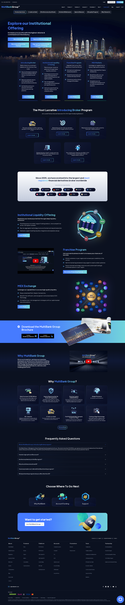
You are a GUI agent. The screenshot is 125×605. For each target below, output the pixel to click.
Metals (24, 550)
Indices (24, 558)
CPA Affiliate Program (109, 558)
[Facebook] (103, 587)
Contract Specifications (90, 569)
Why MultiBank (10, 546)
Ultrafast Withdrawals (65, 12)
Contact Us (14, 2)
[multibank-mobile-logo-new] (14, 538)
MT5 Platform (41, 550)
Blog (9, 573)
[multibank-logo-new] (11, 7)
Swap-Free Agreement (51, 597)
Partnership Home (20, 12)
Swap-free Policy (89, 573)
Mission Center (72, 550)
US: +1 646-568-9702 (6, 2)
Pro (54, 554)
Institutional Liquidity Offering (110, 554)
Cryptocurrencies (26, 565)
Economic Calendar (89, 565)
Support (99, 538)
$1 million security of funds (48, 12)
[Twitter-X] (111, 587)
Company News (11, 569)
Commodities (25, 561)
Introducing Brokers (108, 546)
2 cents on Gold (32, 12)
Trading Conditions (89, 550)
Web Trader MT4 (42, 554)
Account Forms (56, 573)
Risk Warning (43, 597)
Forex (24, 546)
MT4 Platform (41, 546)
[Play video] (36, 261)
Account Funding (57, 565)
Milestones (10, 561)
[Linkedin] (106, 587)
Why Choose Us (106, 12)
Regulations (10, 554)
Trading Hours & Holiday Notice (91, 554)
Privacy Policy (10, 597)
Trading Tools (88, 546)
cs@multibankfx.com (14, 586)
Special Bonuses (79, 12)
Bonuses (71, 546)
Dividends (87, 577)
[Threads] (116, 587)
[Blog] (114, 7)
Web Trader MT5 (41, 558)
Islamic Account (56, 561)
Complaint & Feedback (108, 538)
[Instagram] (108, 587)
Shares (24, 554)
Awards (9, 565)
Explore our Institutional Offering (111, 561)
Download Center (42, 569)
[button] (62, 427)
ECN (54, 558)
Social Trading (41, 561)
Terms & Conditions (25, 597)
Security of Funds (11, 558)
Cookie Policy (17, 597)
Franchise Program (108, 550)
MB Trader (40, 565)
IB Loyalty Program (92, 12)
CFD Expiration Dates (89, 558)
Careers (115, 538)
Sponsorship (10, 577)
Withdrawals (56, 569)
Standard (55, 550)
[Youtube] (113, 587)
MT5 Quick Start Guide (90, 561)
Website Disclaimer (34, 597)
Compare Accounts (57, 546)
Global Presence (11, 550)
